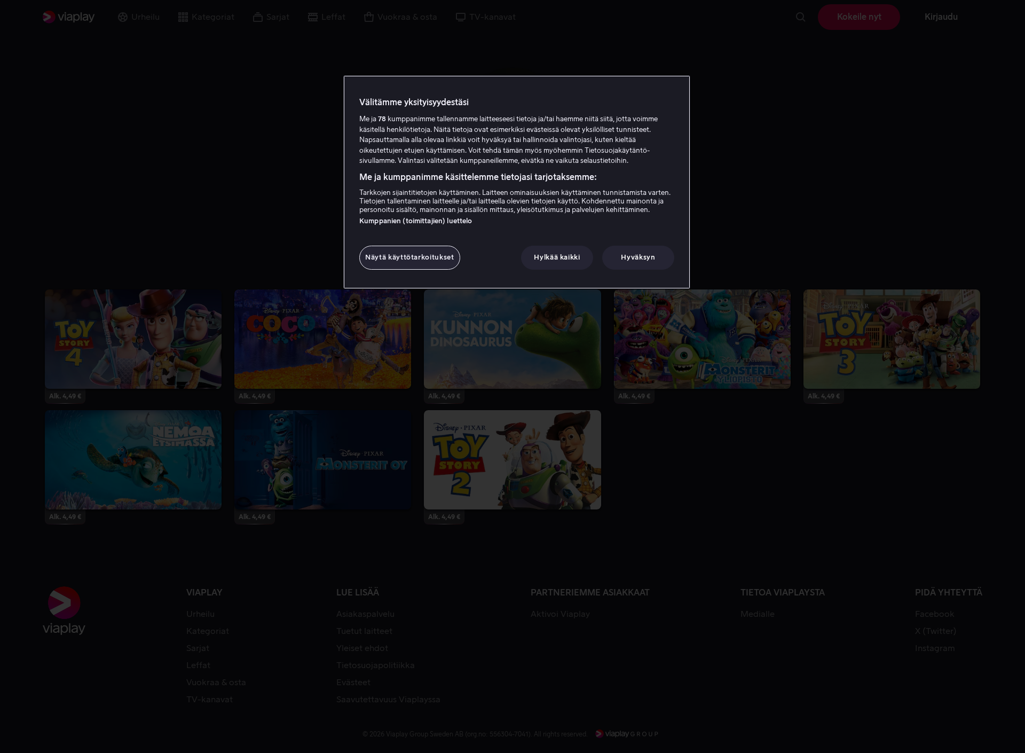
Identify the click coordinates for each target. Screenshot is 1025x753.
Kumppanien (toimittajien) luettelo (415, 220)
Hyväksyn (638, 257)
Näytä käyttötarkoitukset (409, 257)
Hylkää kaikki (557, 257)
